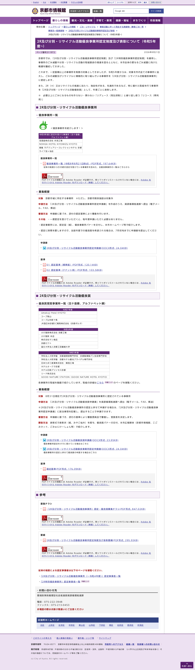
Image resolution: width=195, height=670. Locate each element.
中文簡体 (53, 2)
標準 (139, 2)
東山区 (82, 625)
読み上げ (111, 2)
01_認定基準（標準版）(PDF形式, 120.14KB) (72, 265)
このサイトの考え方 (42, 638)
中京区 (72, 625)
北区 (42, 625)
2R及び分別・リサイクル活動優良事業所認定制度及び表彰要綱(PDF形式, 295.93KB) (93, 540)
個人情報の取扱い (65, 638)
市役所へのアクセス (79, 11)
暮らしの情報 (69, 27)
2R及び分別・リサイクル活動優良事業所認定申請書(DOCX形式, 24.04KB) (87, 248)
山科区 (92, 625)
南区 (111, 625)
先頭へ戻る (187, 666)
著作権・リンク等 (86, 638)
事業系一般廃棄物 (56, 31)
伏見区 (140, 625)
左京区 (62, 625)
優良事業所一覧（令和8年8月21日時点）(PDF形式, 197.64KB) (81, 164)
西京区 (130, 625)
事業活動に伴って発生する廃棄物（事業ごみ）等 (122, 27)
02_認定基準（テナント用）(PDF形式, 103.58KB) (75, 270)
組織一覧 (98, 11)
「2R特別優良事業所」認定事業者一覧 (60, 582)
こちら (100, 383)
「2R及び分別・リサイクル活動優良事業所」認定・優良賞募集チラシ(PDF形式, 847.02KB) (96, 509)
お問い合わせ (156, 2)
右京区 (120, 625)
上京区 (51, 625)
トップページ (54, 27)
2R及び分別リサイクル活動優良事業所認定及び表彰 (91, 31)
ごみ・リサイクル (88, 27)
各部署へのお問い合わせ (148, 644)
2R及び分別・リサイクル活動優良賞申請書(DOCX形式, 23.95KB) (82, 440)
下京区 (102, 625)
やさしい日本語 (77, 2)
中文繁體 (64, 2)
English (36, 2)
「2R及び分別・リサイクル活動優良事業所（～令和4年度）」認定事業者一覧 (81, 576)
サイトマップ (105, 638)
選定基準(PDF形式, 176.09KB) (64, 469)
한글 (44, 2)
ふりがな (120, 2)
